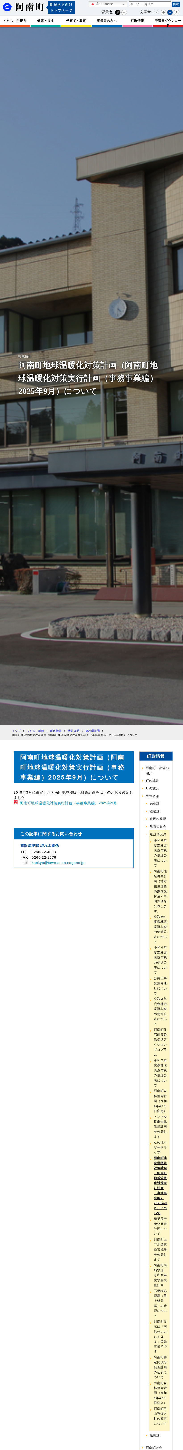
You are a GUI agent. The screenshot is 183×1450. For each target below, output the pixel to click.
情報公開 (152, 796)
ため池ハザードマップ (160, 1147)
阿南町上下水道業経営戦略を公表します (160, 1249)
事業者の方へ (107, 20)
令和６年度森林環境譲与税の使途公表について (160, 852)
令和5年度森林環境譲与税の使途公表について (160, 929)
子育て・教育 (76, 20)
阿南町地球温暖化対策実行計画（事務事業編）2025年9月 (68, 802)
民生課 (155, 803)
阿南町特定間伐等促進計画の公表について (160, 1367)
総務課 (155, 811)
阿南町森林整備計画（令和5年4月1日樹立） (160, 1392)
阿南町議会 (154, 1447)
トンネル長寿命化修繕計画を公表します (160, 1126)
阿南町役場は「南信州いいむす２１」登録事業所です (160, 1336)
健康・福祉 (45, 20)
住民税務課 (158, 818)
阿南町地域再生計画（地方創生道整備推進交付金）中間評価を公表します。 (160, 891)
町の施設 (152, 788)
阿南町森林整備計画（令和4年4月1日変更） (160, 1100)
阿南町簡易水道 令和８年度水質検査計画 (160, 1275)
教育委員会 (158, 826)
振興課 (155, 1435)
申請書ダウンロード (168, 22)
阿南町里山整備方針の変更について (160, 1416)
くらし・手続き (15, 20)
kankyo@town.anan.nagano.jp (58, 862)
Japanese (104, 4)
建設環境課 (158, 834)
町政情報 (137, 20)
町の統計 (152, 780)
